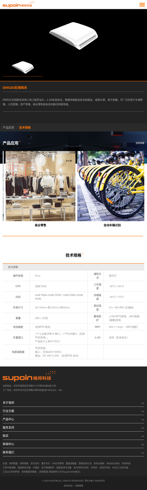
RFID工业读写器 (120, 467)
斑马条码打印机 (81, 467)
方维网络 (79, 485)
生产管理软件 (47, 467)
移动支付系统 (113, 463)
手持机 (94, 467)
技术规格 (25, 127)
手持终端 (126, 463)
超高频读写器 (24, 467)
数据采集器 (71, 463)
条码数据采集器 (29, 471)
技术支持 (68, 485)
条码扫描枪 (99, 463)
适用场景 (140, 142)
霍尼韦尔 (45, 463)
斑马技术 (35, 463)
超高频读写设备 (64, 467)
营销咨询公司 (85, 463)
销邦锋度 (24, 463)
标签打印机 (104, 467)
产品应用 (8, 127)
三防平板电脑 (9, 467)
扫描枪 (36, 467)
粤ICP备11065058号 (95, 480)
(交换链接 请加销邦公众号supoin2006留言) (59, 471)
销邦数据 (13, 463)
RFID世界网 (58, 463)
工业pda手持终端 (11, 471)
